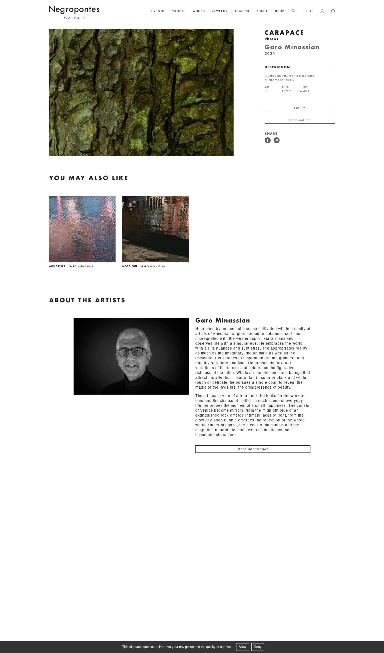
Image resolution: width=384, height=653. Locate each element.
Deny (258, 647)
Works (199, 11)
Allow (242, 647)
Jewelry (220, 11)
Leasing (242, 11)
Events (157, 11)
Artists (179, 11)
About (262, 11)
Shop (279, 11)
